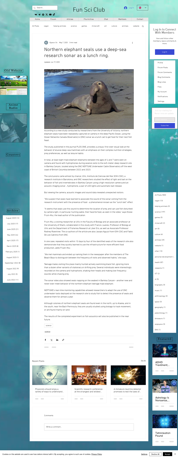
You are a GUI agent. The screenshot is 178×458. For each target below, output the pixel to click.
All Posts (35, 26)
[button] (143, 26)
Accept (167, 454)
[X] (46, 14)
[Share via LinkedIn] (57, 340)
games (84, 26)
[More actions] (132, 42)
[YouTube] (50, 14)
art (105, 26)
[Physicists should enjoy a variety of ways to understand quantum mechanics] (49, 375)
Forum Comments (165, 72)
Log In (164, 52)
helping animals (59, 26)
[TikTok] (54, 14)
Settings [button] (144, 454)
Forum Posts (163, 68)
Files (159, 87)
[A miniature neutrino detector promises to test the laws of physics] (128, 375)
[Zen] (43, 14)
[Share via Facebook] (45, 340)
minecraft (96, 26)
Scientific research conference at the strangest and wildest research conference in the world (88, 390)
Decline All (155, 454)
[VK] (35, 14)
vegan (46, 26)
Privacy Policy (96, 454)
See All (143, 361)
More (124, 26)
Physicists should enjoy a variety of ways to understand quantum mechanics (48, 390)
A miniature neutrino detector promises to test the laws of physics (127, 390)
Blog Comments (164, 77)
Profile (160, 63)
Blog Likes (162, 82)
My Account (162, 92)
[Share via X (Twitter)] (51, 340)
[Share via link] (63, 340)
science (74, 26)
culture (114, 26)
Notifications (163, 96)
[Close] (175, 454)
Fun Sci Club (89, 10)
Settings (161, 101)
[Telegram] (39, 14)
